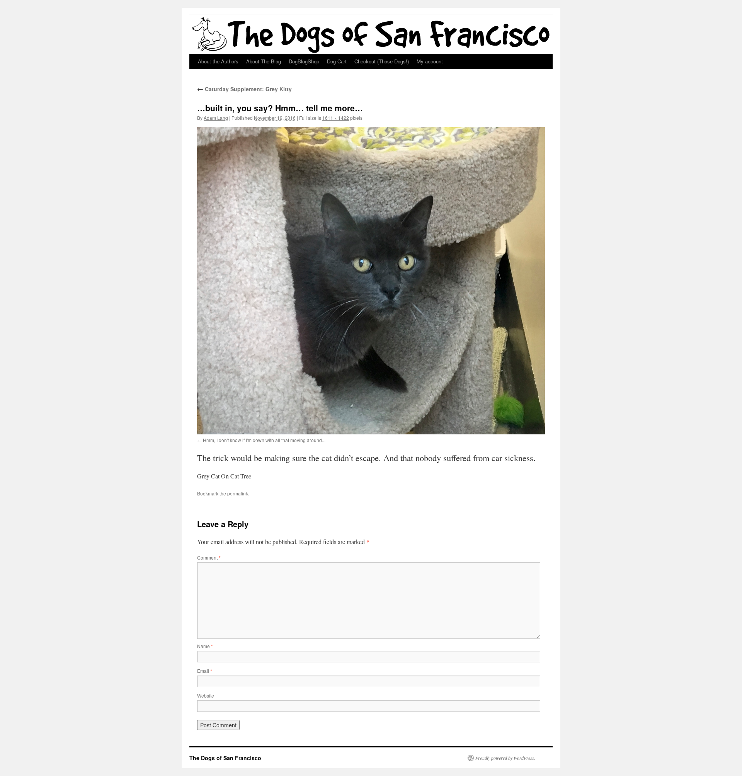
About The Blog (263, 61)
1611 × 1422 (335, 117)
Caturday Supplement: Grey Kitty (244, 89)
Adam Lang (216, 117)
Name (205, 646)
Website (205, 695)
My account (430, 61)
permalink (237, 493)
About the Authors (218, 61)
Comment (209, 557)
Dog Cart (337, 61)
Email (204, 670)
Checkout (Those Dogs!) (381, 61)
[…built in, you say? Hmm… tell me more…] (371, 280)
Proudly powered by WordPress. (505, 758)
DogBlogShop (304, 61)
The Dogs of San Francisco (225, 758)
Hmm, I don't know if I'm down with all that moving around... (264, 440)
